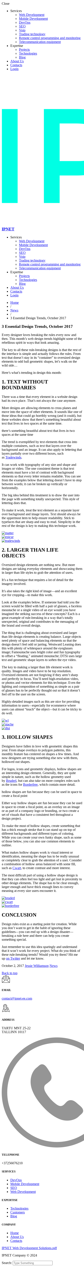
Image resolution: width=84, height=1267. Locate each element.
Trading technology (32, 34)
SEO (22, 26)
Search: (7, 1263)
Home (14, 302)
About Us (17, 61)
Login (14, 69)
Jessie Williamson (37, 966)
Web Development (31, 15)
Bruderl (11, 780)
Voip (22, 30)
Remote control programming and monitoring (50, 38)
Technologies (28, 53)
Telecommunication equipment (40, 42)
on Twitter (13, 958)
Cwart (16, 868)
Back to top (9, 973)
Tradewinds (13, 457)
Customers (17, 1212)
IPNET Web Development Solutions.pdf (29, 1248)
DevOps (24, 22)
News (14, 310)
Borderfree (30, 784)
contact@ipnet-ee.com (17, 998)
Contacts (16, 65)
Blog (22, 57)
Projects (24, 49)
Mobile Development (33, 18)
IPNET (8, 229)
